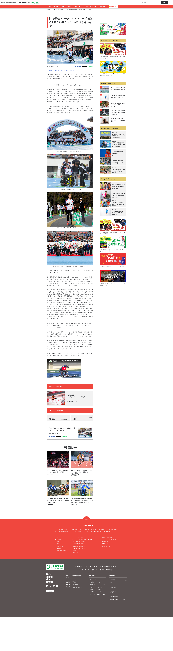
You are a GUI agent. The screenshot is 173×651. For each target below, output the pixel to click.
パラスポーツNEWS (61, 550)
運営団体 (104, 544)
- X (110, 589)
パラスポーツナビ (61, 539)
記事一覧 (75, 550)
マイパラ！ (70, 586)
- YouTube (112, 593)
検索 (164, 2)
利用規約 (104, 541)
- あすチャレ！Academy (96, 587)
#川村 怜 (57, 70)
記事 (54, 9)
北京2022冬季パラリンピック (80, 544)
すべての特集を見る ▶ (120, 78)
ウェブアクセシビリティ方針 (109, 539)
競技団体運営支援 (71, 581)
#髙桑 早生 (50, 70)
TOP (58, 537)
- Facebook (113, 587)
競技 (58, 541)
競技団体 (59, 548)
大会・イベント (60, 546)
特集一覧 (75, 552)
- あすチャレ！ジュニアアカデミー (98, 585)
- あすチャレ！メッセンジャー (97, 591)
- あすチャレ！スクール (96, 582)
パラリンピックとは (78, 537)
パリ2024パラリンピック (79, 541)
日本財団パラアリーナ (72, 584)
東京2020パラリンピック (79, 546)
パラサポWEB (113, 579)
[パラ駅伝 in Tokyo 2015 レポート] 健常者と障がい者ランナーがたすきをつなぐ (74, 9)
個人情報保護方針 (106, 537)
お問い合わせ (105, 546)
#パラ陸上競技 (64, 70)
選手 (58, 544)
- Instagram (113, 591)
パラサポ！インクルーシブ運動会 (98, 594)
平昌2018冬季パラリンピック (80, 548)
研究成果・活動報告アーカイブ (117, 600)
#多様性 (72, 70)
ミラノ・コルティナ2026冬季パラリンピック (84, 539)
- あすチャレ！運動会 (95, 589)
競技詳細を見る (73, 401)
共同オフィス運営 (71, 582)
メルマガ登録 (50, 591)
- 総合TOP (93, 581)
